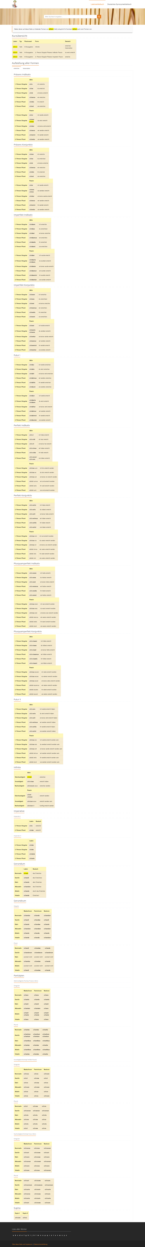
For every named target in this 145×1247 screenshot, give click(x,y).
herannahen (26, 68)
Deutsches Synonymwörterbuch (119, 4)
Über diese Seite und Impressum (22, 1244)
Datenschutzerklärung (40, 1244)
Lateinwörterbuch (97, 4)
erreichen (16, 68)
